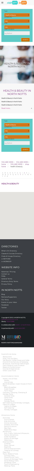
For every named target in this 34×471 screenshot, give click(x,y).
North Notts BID (19, 328)
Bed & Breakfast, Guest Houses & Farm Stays (17, 384)
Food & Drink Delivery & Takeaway (15, 362)
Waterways (8, 440)
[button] (2, 2)
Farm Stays (8, 391)
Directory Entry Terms (9, 281)
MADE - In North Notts (22, 325)
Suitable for (8, 17)
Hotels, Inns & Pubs (10, 379)
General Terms (6, 279)
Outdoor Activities (11, 425)
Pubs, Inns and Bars (10, 358)
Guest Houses (9, 389)
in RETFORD (6, 259)
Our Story (5, 300)
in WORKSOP (6, 261)
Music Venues (9, 445)
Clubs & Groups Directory (10, 256)
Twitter (4, 307)
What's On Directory (9, 251)
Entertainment (8, 442)
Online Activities (10, 423)
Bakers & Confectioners (11, 367)
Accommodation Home (10, 376)
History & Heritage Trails (13, 459)
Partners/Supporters (9, 297)
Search (25, 40)
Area (5, 23)
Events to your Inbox (9, 302)
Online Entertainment (12, 449)
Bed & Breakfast (10, 387)
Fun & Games (9, 419)
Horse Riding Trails (11, 461)
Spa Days (7, 428)
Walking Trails (9, 466)
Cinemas (7, 443)
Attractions (7, 431)
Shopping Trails (10, 462)
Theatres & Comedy (11, 450)
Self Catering (9, 408)
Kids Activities (9, 421)
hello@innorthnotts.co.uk (9, 319)
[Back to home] (17, 2)
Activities (6, 418)
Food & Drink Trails (11, 457)
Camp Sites (8, 397)
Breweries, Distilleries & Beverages (16, 364)
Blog (3, 294)
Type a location (9, 29)
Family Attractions (11, 435)
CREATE (10, 321)
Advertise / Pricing (8, 272)
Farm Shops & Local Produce (13, 365)
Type (5, 11)
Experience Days (10, 430)
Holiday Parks (9, 401)
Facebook (5, 305)
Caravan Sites (9, 396)
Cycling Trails (9, 455)
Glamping (8, 399)
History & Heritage (11, 438)
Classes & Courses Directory (11, 253)
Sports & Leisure (10, 426)
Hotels (6, 380)
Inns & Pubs (8, 382)
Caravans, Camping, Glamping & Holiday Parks (15, 393)
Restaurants (7, 357)
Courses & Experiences (11, 369)
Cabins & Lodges (10, 406)
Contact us (5, 274)
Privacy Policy (6, 284)
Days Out (6, 452)
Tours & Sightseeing (11, 464)
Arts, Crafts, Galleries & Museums (16, 433)
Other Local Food (9, 370)
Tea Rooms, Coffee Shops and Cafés (16, 360)
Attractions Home (8, 415)
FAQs (3, 276)
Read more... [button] (6, 108)
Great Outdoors (10, 437)
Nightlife (7, 447)
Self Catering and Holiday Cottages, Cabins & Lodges (16, 403)
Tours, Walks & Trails (10, 454)
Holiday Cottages (10, 410)
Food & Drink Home (8, 354)
